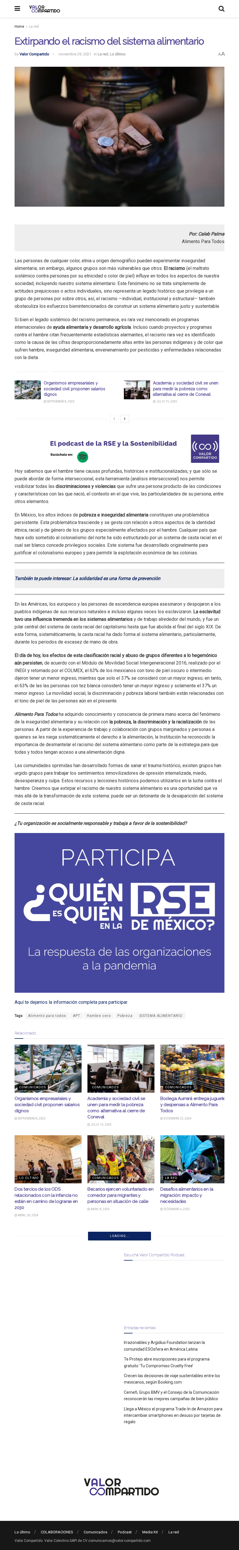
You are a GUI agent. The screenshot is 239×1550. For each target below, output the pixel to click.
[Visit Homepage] (44, 9)
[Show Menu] (17, 8)
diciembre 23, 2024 (177, 1118)
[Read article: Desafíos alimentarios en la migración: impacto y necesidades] (193, 1159)
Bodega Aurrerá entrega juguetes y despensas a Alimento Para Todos (193, 1104)
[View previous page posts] (114, 419)
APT (76, 1016)
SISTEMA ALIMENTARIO (160, 1016)
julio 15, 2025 (166, 401)
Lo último (118, 54)
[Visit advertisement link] (119, 449)
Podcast (125, 1532)
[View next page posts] (124, 419)
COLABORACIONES (57, 1532)
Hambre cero (99, 1016)
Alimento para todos (47, 1016)
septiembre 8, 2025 (60, 401)
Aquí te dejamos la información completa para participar (71, 1002)
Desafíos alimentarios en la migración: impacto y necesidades (186, 1195)
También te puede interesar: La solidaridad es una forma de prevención (87, 578)
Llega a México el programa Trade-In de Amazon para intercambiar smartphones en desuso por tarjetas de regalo (173, 1415)
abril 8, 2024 (100, 1209)
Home (19, 26)
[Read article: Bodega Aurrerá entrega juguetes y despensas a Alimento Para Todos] (193, 1068)
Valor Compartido (34, 54)
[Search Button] (221, 8)
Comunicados (32, 1087)
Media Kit (150, 1532)
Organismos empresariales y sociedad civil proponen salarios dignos (74, 389)
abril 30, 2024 (27, 1215)
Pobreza (125, 1016)
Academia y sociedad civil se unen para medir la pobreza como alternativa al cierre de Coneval (185, 389)
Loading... (119, 1236)
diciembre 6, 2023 (176, 1209)
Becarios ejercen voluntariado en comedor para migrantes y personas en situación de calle (120, 1195)
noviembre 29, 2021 (75, 54)
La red (34, 26)
